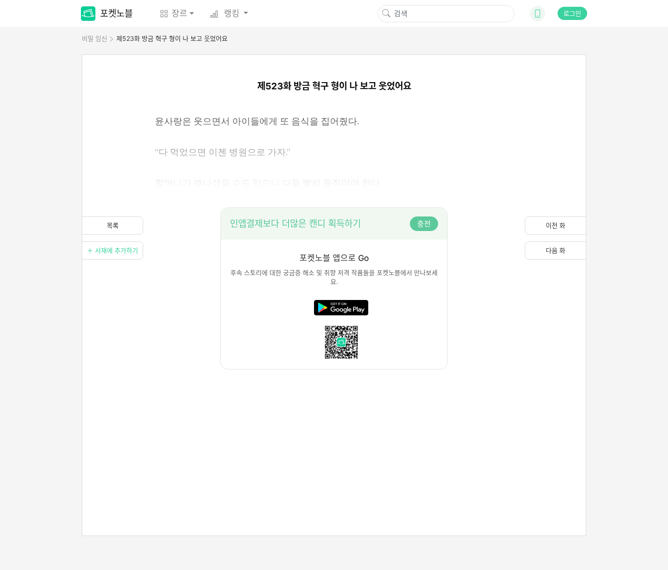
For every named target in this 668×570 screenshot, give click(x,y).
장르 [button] (179, 13)
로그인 (572, 13)
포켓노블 (116, 13)
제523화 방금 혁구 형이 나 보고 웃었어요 (172, 38)
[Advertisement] (334, 432)
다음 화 (555, 250)
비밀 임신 (94, 38)
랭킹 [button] (232, 13)
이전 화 (555, 225)
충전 (424, 223)
